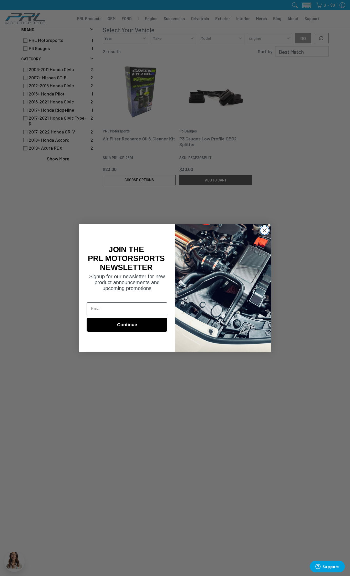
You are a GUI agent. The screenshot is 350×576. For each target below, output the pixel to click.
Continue (127, 324)
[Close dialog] (264, 230)
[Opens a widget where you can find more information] (327, 567)
